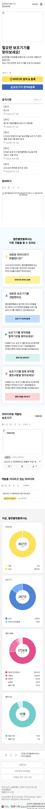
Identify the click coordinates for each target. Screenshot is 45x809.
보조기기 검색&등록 (24, 87)
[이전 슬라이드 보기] (15, 424)
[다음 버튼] (18, 187)
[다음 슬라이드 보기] (20, 424)
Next (43, 755)
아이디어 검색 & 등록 (24, 79)
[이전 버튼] (14, 187)
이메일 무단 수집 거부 (22, 777)
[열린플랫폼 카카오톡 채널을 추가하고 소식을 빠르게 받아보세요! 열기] (22, 207)
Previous (19, 755)
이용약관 (22, 765)
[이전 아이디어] (14, 486)
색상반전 (35, 4)
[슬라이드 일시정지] (9, 187)
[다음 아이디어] (18, 486)
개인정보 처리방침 (22, 771)
